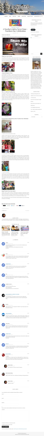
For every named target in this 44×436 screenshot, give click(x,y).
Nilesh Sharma (8, 353)
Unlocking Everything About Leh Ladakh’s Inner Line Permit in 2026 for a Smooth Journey (36, 95)
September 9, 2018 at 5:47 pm (9, 305)
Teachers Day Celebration (5, 208)
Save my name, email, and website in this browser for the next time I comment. (13, 407)
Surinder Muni (8, 263)
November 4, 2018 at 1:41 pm (9, 334)
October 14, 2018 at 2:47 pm (9, 324)
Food (10, 16)
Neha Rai (7, 343)
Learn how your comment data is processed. (20, 428)
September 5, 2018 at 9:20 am (9, 243)
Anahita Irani (4, 210)
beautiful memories (4, 99)
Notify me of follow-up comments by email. (8, 422)
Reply (28, 242)
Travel (19, 16)
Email (3, 398)
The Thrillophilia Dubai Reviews (35, 107)
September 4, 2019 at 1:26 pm (9, 354)
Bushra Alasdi (8, 333)
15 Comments (27, 210)
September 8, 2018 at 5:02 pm (9, 295)
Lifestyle (14, 16)
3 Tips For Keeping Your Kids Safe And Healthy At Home (14, 233)
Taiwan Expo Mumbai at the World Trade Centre (24, 233)
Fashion (6, 16)
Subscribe (33, 29)
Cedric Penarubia (9, 313)
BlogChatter (37, 16)
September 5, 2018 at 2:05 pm (9, 254)
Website (3, 402)
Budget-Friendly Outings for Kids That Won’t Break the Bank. (6, 233)
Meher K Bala (27, 434)
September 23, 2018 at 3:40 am (9, 314)
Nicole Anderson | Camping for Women (12, 294)
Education (24, 16)
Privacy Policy (30, 16)
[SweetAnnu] (22, 6)
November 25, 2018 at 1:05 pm (9, 344)
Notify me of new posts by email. (7, 424)
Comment (3, 409)
